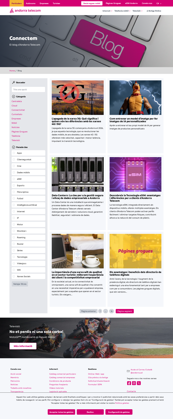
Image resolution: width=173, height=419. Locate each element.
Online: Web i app (96, 374)
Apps (19, 153)
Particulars (17, 3)
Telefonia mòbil (121, 10)
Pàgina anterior (88, 311)
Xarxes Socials (23, 276)
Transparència (17, 391)
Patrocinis (15, 381)
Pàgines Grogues (113, 3)
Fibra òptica (22, 192)
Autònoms (30, 3)
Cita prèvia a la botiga (98, 377)
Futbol (20, 198)
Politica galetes (122, 403)
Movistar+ (21, 231)
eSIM (19, 179)
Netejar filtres (19, 284)
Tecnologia (22, 257)
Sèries (20, 250)
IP (18, 218)
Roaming (21, 237)
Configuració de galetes (119, 412)
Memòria (15, 377)
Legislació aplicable (58, 391)
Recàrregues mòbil (91, 3)
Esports (20, 185)
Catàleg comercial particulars (62, 374)
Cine (19, 166)
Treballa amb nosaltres (21, 388)
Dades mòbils (23, 172)
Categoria (21, 96)
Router (20, 244)
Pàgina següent (124, 311)
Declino (90, 412)
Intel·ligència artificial (27, 205)
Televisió (137, 10)
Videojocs (21, 263)
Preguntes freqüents (58, 384)
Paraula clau (22, 147)
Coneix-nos (147, 3)
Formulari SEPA (95, 384)
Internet (106, 10)
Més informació (23, 346)
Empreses (44, 3)
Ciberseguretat (24, 159)
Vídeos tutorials (56, 388)
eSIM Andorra (131, 3)
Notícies (14, 384)
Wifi (19, 270)
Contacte (131, 391)
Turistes (56, 3)
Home (12, 70)
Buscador (20, 82)
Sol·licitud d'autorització (99, 381)
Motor (20, 224)
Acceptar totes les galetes (61, 412)
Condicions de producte (60, 381)
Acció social (16, 374)
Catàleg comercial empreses (62, 377)
